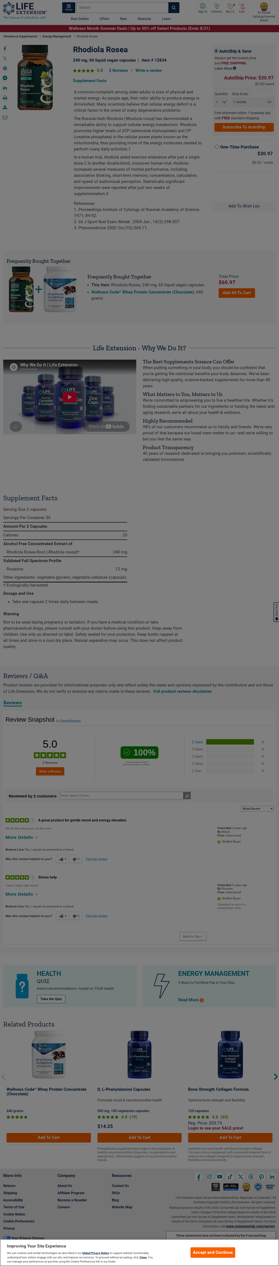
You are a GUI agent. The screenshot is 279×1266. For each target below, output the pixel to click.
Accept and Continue (213, 1252)
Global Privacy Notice (95, 1253)
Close (143, 1257)
